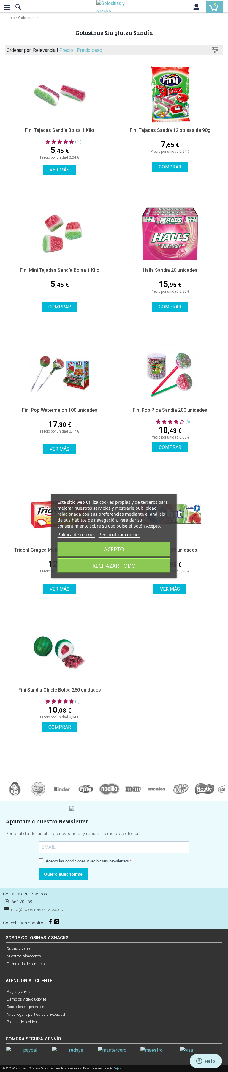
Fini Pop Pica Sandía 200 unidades (170, 410)
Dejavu (118, 1068)
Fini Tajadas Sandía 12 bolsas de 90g (170, 130)
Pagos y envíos (19, 991)
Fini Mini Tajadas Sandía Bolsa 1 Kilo (59, 270)
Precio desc (89, 50)
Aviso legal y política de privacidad (36, 1014)
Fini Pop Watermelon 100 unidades (59, 410)
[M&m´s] (133, 788)
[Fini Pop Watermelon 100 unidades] (60, 374)
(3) (188, 422)
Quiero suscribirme (63, 874)
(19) (78, 142)
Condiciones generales (25, 1006)
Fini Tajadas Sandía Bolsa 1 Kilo (59, 130)
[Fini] (85, 788)
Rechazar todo (114, 565)
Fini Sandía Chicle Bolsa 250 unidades (59, 690)
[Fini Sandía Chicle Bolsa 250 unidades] (60, 653)
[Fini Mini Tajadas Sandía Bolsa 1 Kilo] (60, 234)
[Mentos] (157, 788)
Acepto (114, 549)
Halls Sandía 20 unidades (170, 270)
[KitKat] (180, 788)
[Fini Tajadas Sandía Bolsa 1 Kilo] (60, 94)
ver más (59, 170)
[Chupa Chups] (38, 788)
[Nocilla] (109, 788)
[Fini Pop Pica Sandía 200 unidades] (170, 374)
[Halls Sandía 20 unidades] (170, 234)
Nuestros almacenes (24, 956)
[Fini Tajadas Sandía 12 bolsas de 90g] (170, 94)
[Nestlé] (204, 788)
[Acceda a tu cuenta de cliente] (196, 8)
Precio (66, 50)
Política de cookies (22, 1022)
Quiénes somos (19, 948)
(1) (77, 702)
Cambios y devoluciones (27, 999)
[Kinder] (62, 788)
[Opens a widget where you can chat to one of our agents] (205, 1061)
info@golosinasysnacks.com (39, 909)
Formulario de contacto (26, 964)
